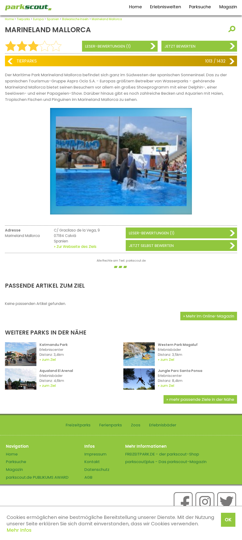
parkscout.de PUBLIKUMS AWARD (37, 477)
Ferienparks (110, 425)
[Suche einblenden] (232, 29)
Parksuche (200, 7)
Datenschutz (96, 469)
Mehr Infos (19, 530)
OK (228, 519)
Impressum (95, 454)
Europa (38, 19)
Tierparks (23, 19)
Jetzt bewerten (179, 46)
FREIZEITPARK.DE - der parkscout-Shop (162, 454)
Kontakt (92, 461)
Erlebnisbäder (162, 425)
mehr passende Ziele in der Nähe (201, 399)
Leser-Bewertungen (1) (108, 46)
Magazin (228, 7)
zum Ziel (49, 359)
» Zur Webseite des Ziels (75, 246)
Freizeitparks (78, 425)
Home (135, 7)
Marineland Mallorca (107, 19)
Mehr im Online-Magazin (210, 316)
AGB (88, 477)
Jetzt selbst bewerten (151, 245)
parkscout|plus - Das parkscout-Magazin (166, 461)
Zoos (135, 425)
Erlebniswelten (165, 7)
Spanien (53, 19)
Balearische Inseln (75, 19)
